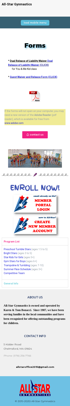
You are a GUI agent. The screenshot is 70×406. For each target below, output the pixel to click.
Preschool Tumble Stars (17, 249)
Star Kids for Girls (13, 257)
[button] (35, 23)
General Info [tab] (11, 283)
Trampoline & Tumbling (17, 265)
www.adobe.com (14, 123)
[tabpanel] (35, 262)
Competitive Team (14, 273)
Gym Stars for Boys (15, 261)
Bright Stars (10, 253)
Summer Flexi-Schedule (17, 269)
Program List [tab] (12, 241)
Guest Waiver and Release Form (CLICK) (33, 77)
